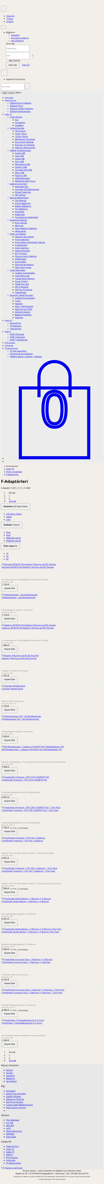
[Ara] (27, 86)
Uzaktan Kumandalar (25, 273)
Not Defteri (11, 1081)
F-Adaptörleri (21, 245)
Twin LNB (19, 156)
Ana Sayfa (9, 97)
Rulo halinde (21, 222)
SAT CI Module (21, 287)
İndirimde (9, 345)
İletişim (9, 1070)
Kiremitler (19, 211)
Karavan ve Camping (24, 144)
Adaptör (19, 303)
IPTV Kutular (10, 343)
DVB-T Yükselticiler (19, 339)
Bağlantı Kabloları (23, 314)
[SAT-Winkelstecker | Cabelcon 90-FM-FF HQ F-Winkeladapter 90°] (33, 746)
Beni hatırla (14, 60)
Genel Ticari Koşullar (16, 1093)
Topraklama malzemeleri (26, 217)
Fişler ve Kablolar (18, 234)
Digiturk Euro (10, 100)
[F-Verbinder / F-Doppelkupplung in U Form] (23, 1020)
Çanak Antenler (17, 128)
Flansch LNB (21, 175)
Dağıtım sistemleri (18, 183)
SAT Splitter (20, 195)
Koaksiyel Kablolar (18, 220)
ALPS (8, 1128)
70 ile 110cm (21, 133)
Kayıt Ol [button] (25, 65)
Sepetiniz (10, 1075)
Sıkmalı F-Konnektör (24, 236)
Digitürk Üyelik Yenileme (21, 108)
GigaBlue (19, 125)
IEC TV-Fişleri (21, 253)
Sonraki (12, 501)
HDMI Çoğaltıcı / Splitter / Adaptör (26, 356)
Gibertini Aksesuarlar (25, 147)
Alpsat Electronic (14, 1131)
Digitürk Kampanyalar (20, 111)
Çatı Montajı (20, 200)
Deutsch (10, 16)
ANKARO (10, 1134)
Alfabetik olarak (13, 538)
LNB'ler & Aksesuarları (20, 150)
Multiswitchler (21, 186)
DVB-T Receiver (17, 334)
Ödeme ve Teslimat (15, 1099)
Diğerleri (19, 317)
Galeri (9, 516)
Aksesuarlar (20, 231)
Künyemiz (10, 1091)
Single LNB (20, 153)
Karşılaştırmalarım (20, 38)
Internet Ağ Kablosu (24, 264)
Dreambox (20, 122)
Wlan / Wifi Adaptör (24, 306)
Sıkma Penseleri (22, 250)
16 (10, 546)
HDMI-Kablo (20, 259)
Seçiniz (12, 525)
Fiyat (8, 532)
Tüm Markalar (12, 1120)
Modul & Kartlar (22, 312)
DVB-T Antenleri (17, 337)
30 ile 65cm (20, 131)
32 (7, 556)
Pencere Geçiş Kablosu (26, 256)
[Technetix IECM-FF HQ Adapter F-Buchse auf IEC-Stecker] (29, 564)
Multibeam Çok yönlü (25, 139)
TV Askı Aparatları (18, 351)
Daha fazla (11, 1136)
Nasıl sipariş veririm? (16, 1107)
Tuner (18, 300)
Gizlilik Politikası (13, 1096)
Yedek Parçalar (22, 284)
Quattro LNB (21, 167)
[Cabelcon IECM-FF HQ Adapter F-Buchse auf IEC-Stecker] (29, 625)
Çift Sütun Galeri (16, 506)
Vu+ (17, 119)
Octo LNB (19, 161)
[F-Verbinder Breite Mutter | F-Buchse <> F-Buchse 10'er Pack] (31, 929)
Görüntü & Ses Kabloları (21, 353)
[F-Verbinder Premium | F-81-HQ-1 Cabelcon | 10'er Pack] (29, 868)
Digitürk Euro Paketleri (20, 103)
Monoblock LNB (22, 164)
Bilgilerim (10, 1078)
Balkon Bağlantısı (23, 206)
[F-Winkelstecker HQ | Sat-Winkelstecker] (21, 716)
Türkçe (9, 18)
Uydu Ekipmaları (17, 270)
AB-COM (10, 1125)
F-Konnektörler (22, 239)
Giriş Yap (13, 65)
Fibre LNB (19, 172)
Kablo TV (8, 320)
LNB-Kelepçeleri (22, 178)
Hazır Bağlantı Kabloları (26, 228)
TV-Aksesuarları (11, 348)
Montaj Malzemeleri (19, 197)
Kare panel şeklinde (24, 142)
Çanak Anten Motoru (25, 278)
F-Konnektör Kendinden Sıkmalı (30, 242)
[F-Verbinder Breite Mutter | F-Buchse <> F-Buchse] (26, 898)
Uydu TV (8, 114)
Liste (8, 519)
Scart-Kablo (20, 261)
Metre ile (19, 225)
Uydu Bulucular (22, 275)
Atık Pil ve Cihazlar (14, 1102)
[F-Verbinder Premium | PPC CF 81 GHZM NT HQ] (25, 777)
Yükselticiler (20, 292)
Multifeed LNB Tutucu (25, 181)
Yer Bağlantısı (21, 209)
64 (7, 559)
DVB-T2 (8, 331)
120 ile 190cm (21, 136)
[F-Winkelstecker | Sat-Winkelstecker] (20, 594)
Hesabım (15, 35)
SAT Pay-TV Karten (23, 289)
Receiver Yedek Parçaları (21, 295)
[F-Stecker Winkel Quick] (13, 686)
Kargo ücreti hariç (14, 1168)
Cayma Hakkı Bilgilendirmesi (19, 1104)
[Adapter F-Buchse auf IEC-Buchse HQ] (20, 655)
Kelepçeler (20, 214)
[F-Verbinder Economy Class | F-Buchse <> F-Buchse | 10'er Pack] (33, 989)
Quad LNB (19, 158)
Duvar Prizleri (21, 281)
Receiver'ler (15, 323)
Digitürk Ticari (16, 105)
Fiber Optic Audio (23, 267)
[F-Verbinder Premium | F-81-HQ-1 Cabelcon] (23, 838)
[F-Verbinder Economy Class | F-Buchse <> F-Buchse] (27, 959)
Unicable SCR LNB (23, 170)
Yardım (9, 1073)
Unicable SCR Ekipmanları (27, 189)
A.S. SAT (9, 1122)
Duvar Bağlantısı (23, 203)
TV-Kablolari (15, 326)
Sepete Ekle (9, 588)
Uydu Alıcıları (16, 117)
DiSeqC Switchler (23, 192)
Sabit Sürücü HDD (23, 309)
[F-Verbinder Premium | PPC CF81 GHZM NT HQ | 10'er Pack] (31, 807)
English (9, 21)
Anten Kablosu (22, 248)
